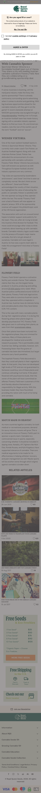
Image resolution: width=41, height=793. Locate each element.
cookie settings (19, 36)
